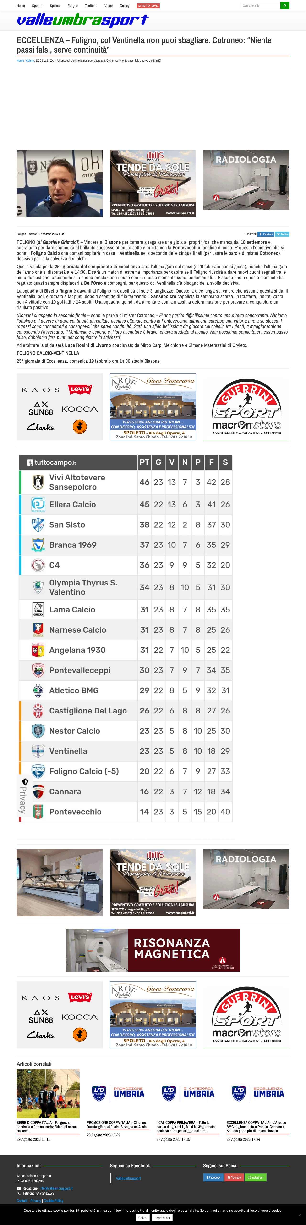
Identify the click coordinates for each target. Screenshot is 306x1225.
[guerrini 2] (246, 406)
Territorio (91, 5)
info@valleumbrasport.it (56, 1188)
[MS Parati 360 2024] (153, 183)
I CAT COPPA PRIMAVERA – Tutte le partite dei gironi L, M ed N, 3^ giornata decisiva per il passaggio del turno (186, 1126)
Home (21, 5)
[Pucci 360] (60, 882)
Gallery (125, 5)
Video (108, 5)
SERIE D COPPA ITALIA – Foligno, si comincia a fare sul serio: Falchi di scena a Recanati (48, 1126)
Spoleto (55, 5)
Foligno (73, 5)
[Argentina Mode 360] (60, 406)
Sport (36, 5)
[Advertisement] (153, 106)
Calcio (30, 60)
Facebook (214, 1177)
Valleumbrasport (128, 1178)
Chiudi (142, 1217)
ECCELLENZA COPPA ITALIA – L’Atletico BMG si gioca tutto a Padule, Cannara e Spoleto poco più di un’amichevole (256, 1126)
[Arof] (153, 406)
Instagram (257, 1177)
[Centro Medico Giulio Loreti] (246, 180)
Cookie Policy (53, 1200)
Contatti (22, 1200)
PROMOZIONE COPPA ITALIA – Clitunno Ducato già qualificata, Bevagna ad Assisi (117, 1124)
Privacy (35, 1200)
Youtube (235, 1177)
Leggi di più (162, 1217)
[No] (300, 1214)
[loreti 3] (153, 950)
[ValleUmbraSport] (83, 21)
